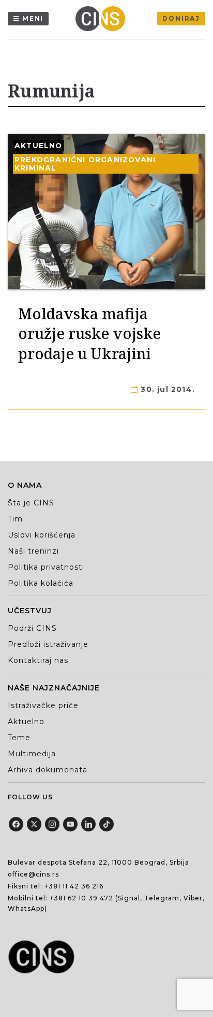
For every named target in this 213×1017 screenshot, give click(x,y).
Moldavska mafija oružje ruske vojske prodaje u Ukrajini (89, 333)
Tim (15, 519)
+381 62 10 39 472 (81, 898)
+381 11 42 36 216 (73, 886)
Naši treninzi (33, 551)
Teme (19, 737)
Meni (32, 18)
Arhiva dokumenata (47, 769)
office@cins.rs (33, 874)
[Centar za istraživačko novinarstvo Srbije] (102, 18)
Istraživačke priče (43, 705)
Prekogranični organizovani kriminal (85, 164)
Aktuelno (38, 146)
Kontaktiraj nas (38, 660)
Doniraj (181, 18)
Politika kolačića (40, 583)
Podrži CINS (32, 628)
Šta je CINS (31, 502)
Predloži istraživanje (48, 644)
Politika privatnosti (46, 567)
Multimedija (32, 753)
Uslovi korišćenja (41, 535)
